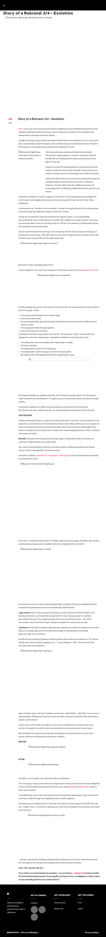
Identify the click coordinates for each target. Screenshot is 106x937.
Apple (73, 787)
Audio (80, 909)
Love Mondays (31, 932)
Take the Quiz (59, 903)
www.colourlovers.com (88, 270)
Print (80, 903)
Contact (34, 903)
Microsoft (84, 787)
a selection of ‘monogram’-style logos (52, 456)
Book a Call (58, 909)
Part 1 (21, 129)
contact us (79, 873)
